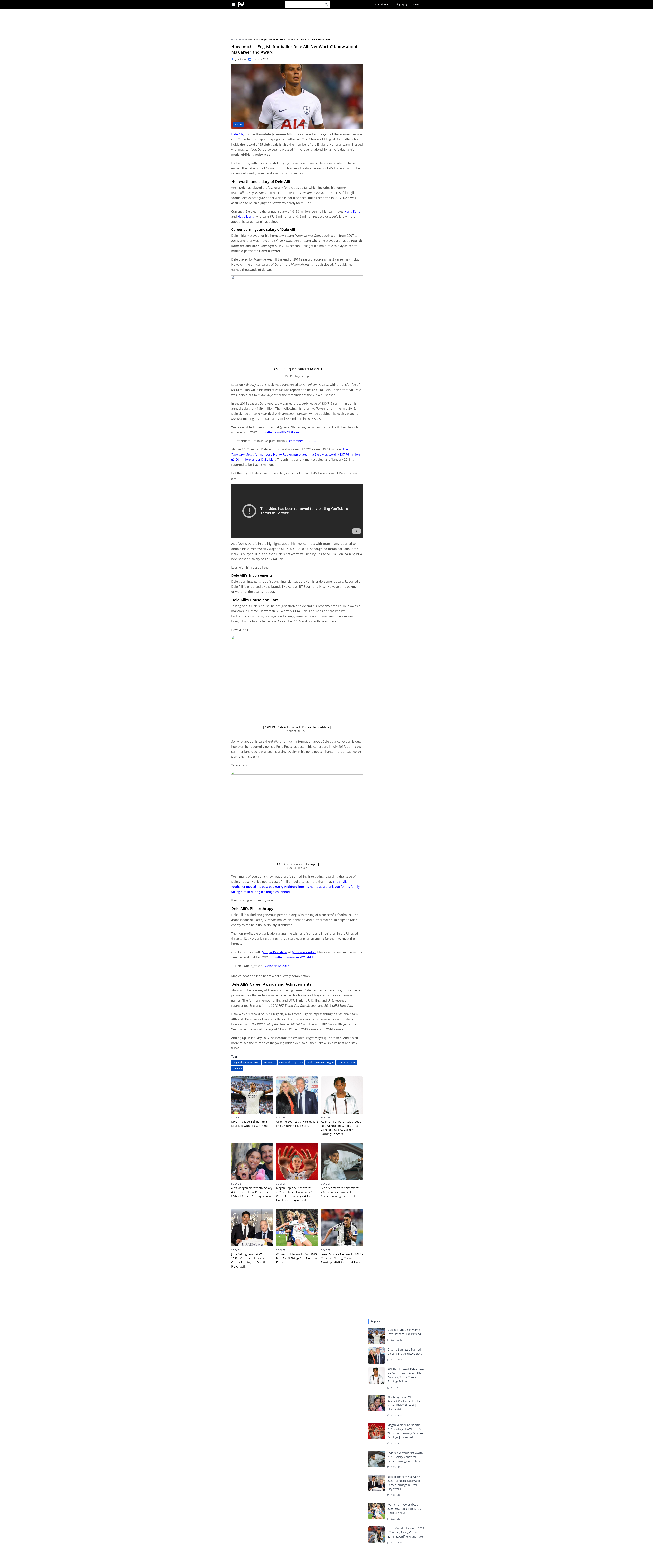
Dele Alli (237, 134)
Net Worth (269, 1062)
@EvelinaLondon (304, 952)
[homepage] (241, 4)
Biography (401, 4)
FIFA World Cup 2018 (291, 1062)
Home (234, 39)
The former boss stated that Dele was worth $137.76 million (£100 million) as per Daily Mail (295, 454)
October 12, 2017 (277, 966)
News (416, 4)
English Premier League (320, 1062)
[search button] (326, 4)
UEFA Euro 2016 (347, 1062)
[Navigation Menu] (233, 4)
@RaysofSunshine (274, 952)
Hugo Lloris (246, 216)
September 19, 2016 (301, 441)
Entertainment (382, 4)
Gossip (242, 39)
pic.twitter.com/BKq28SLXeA (279, 432)
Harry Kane (352, 211)
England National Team (246, 1062)
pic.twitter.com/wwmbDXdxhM (291, 957)
